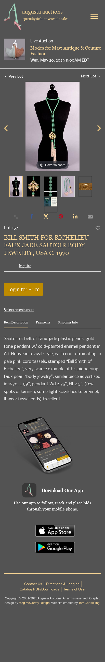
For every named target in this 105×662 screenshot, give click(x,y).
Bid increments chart (19, 309)
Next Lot (89, 76)
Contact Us (33, 584)
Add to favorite (98, 228)
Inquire (25, 265)
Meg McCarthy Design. (34, 603)
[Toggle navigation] (94, 16)
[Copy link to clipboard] (16, 217)
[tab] (16, 324)
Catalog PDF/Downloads (39, 589)
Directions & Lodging (63, 584)
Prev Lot (15, 76)
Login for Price (23, 289)
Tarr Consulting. (89, 603)
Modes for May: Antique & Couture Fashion (65, 51)
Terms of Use (74, 589)
